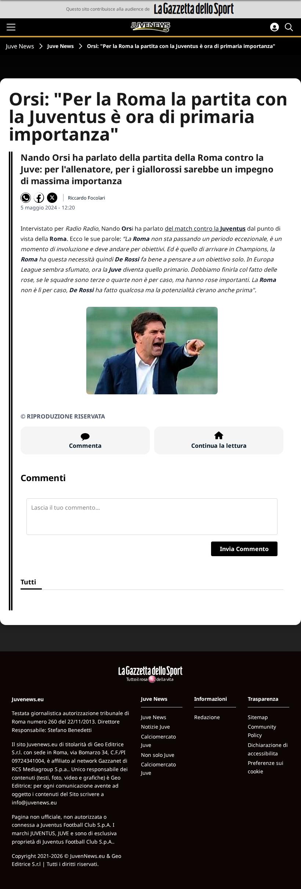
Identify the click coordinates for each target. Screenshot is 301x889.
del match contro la (205, 228)
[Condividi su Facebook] (39, 198)
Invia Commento (244, 549)
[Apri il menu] (11, 27)
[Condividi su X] (52, 198)
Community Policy (262, 731)
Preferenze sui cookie (265, 767)
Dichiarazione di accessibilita (268, 749)
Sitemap (258, 717)
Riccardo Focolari (86, 197)
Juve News (20, 46)
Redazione (207, 717)
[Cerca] (290, 27)
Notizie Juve (155, 726)
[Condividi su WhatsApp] (26, 198)
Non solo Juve (157, 754)
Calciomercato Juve (158, 740)
